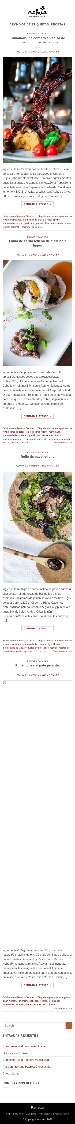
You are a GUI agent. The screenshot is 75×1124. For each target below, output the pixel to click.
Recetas (32, 34)
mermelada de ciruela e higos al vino (41, 219)
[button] (5, 11)
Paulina (54, 52)
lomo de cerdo (17, 431)
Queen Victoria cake (15, 1053)
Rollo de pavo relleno (38, 456)
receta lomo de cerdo (59, 439)
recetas (68, 223)
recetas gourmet (11, 227)
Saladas (43, 34)
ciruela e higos (56, 216)
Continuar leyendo (37, 204)
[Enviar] (69, 1025)
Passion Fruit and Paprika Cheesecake (27, 1066)
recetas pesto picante (44, 1004)
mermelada (15, 219)
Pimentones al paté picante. (37, 665)
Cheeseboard (11, 1073)
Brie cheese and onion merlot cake (24, 1046)
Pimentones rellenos (28, 1001)
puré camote (56, 223)
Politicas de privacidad (21, 1114)
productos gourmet (12, 439)
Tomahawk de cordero (31, 227)
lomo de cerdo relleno (36, 431)
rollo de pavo (40, 651)
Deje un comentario (62, 442)
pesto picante (56, 997)
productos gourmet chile (36, 223)
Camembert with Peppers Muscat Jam (26, 1059)
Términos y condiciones (53, 1114)
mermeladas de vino (13, 223)
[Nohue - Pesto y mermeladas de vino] (37, 11)
